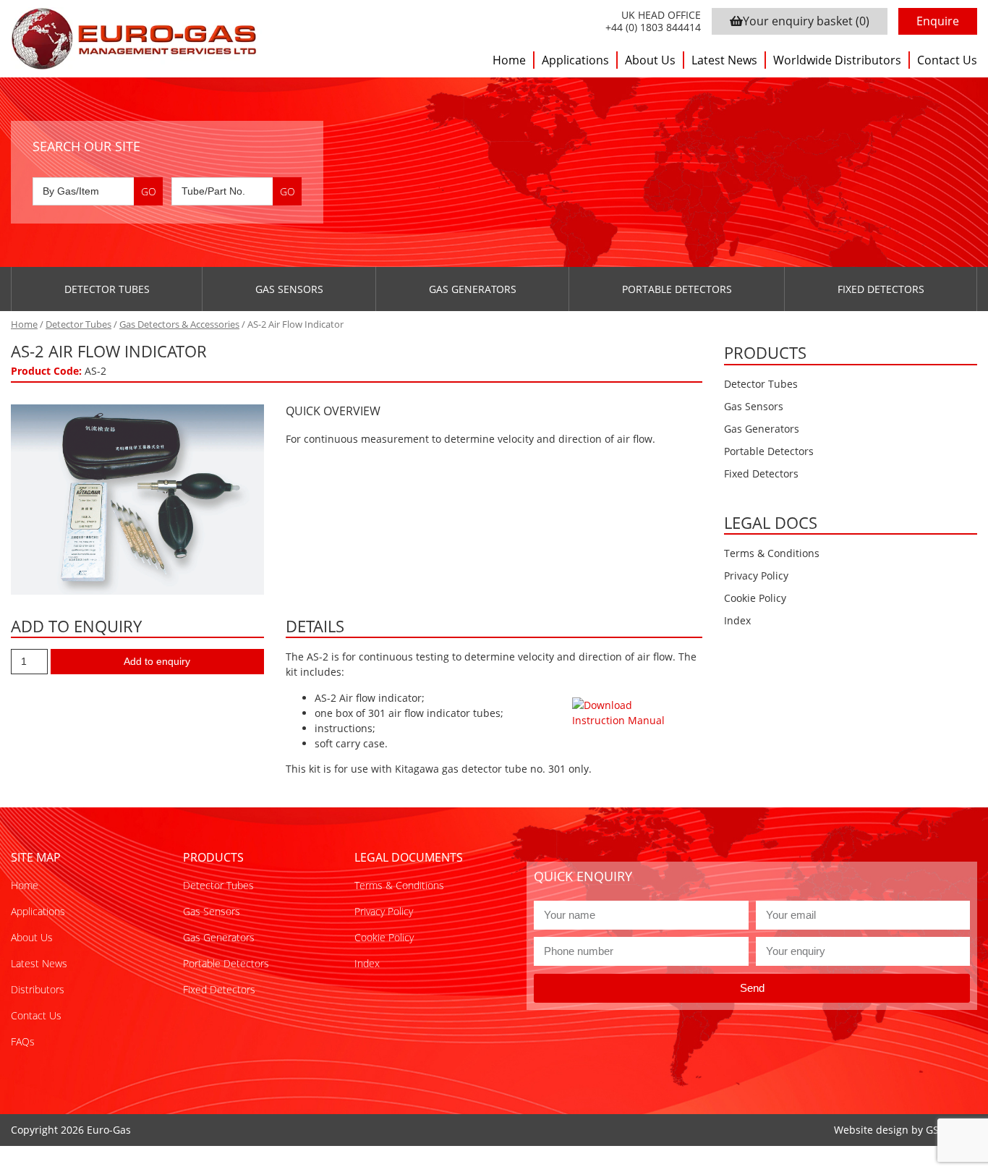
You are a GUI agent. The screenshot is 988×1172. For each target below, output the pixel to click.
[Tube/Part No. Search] (236, 191)
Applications (575, 60)
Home (509, 60)
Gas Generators (472, 289)
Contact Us (947, 60)
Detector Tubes (107, 289)
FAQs (23, 1041)
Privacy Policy (756, 575)
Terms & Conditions (771, 553)
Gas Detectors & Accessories (179, 324)
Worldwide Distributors (837, 60)
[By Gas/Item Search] (98, 191)
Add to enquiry (157, 661)
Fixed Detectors (881, 289)
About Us (650, 60)
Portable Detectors (677, 289)
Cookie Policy (755, 598)
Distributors (37, 989)
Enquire (937, 21)
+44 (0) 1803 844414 (653, 28)
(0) (806, 21)
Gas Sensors (289, 289)
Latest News (724, 60)
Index (737, 620)
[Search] (148, 191)
